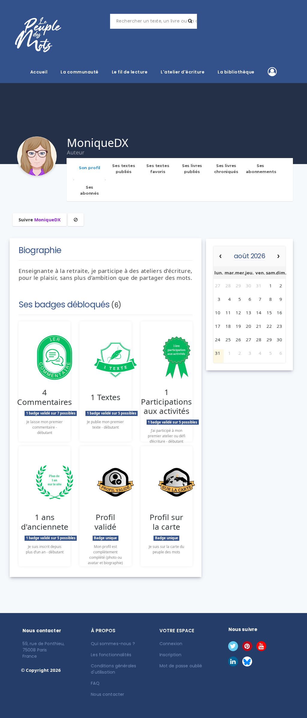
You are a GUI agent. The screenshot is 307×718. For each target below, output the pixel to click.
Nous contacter (107, 694)
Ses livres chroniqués (226, 168)
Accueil (39, 72)
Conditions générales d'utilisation (113, 669)
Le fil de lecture (130, 72)
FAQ (95, 683)
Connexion (170, 644)
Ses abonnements (261, 168)
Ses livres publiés (192, 168)
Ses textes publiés (123, 168)
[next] (278, 256)
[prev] (220, 256)
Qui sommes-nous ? (113, 644)
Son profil (89, 167)
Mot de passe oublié (180, 666)
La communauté (80, 72)
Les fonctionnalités (111, 655)
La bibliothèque (236, 72)
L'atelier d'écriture (182, 72)
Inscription (170, 655)
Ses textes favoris (157, 168)
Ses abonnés (89, 190)
